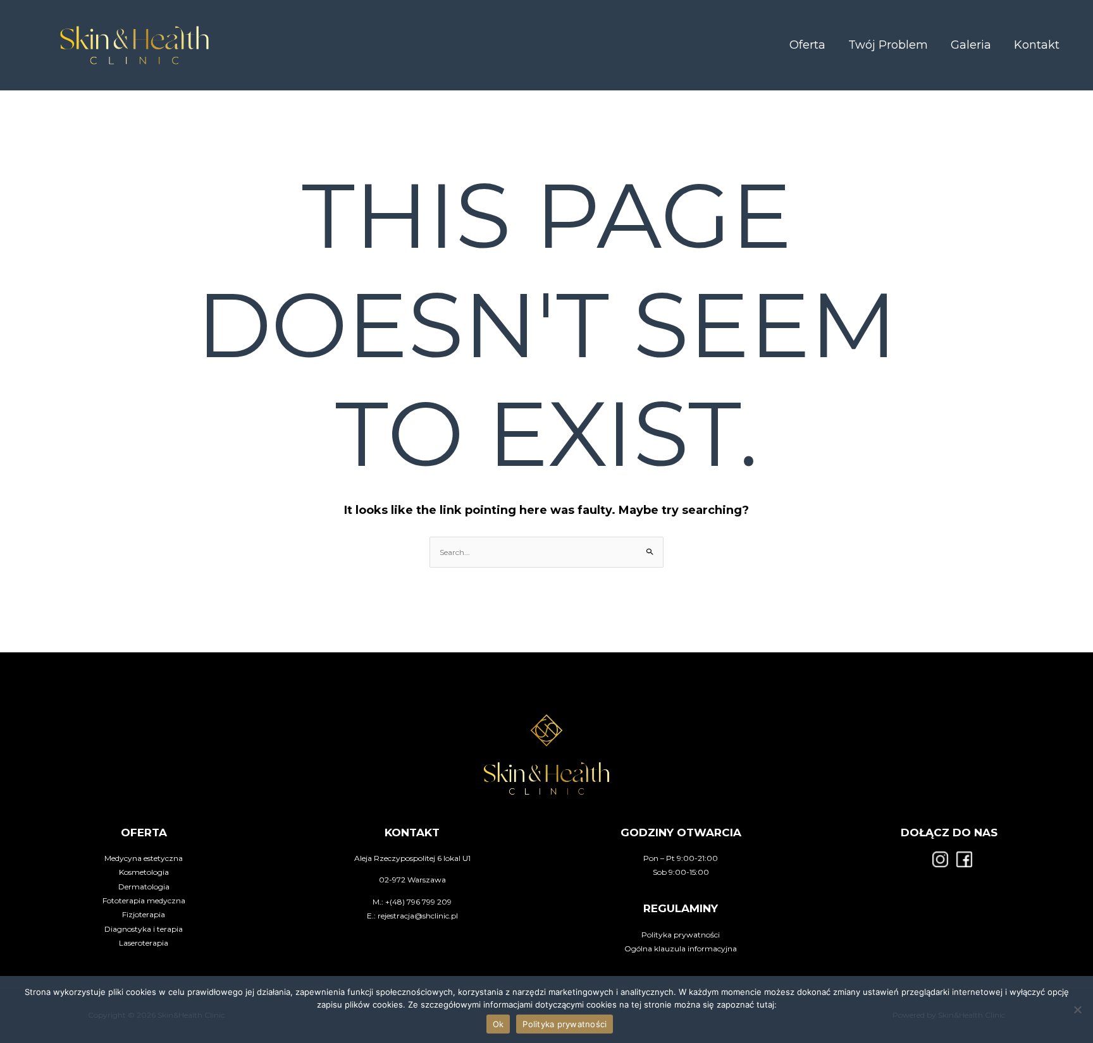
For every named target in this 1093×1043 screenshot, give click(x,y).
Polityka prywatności (680, 934)
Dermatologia (144, 886)
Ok (498, 1024)
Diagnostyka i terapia (143, 929)
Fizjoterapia (143, 914)
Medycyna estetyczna (143, 858)
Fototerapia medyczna (143, 900)
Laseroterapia (143, 943)
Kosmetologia (144, 872)
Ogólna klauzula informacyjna (680, 948)
